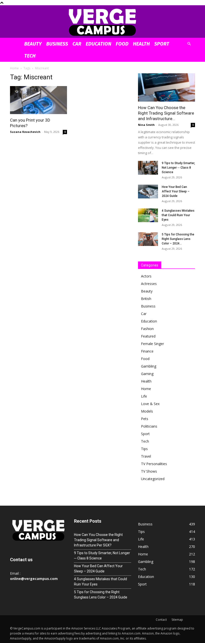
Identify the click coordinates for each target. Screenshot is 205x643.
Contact (161, 619)
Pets (144, 418)
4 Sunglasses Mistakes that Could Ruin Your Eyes (178, 215)
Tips (144, 448)
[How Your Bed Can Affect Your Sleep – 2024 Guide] (148, 191)
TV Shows (149, 471)
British (146, 298)
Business (57, 44)
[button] (189, 44)
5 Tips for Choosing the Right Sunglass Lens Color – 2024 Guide (100, 594)
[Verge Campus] (102, 22)
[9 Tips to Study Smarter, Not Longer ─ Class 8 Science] (148, 168)
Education (98, 44)
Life (144, 396)
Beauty (33, 44)
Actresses (149, 283)
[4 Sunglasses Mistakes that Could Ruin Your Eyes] (148, 215)
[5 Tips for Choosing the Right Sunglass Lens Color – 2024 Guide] (148, 239)
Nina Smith (146, 125)
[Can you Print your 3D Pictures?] (38, 100)
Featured (148, 336)
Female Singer (152, 343)
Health (141, 44)
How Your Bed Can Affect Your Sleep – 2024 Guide (176, 191)
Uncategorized (152, 478)
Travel (146, 456)
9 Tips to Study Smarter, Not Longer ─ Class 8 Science (178, 167)
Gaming (147, 373)
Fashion (147, 328)
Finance (147, 351)
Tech (30, 56)
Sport (161, 44)
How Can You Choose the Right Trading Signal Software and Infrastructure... (166, 113)
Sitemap (177, 619)
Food (122, 44)
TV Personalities (154, 463)
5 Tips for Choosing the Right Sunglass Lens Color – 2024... (178, 239)
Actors (146, 276)
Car (76, 44)
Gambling (148, 366)
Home (14, 68)
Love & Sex (150, 403)
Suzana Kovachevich (25, 132)
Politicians (149, 426)
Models (147, 411)
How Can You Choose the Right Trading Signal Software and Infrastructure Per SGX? (98, 540)
